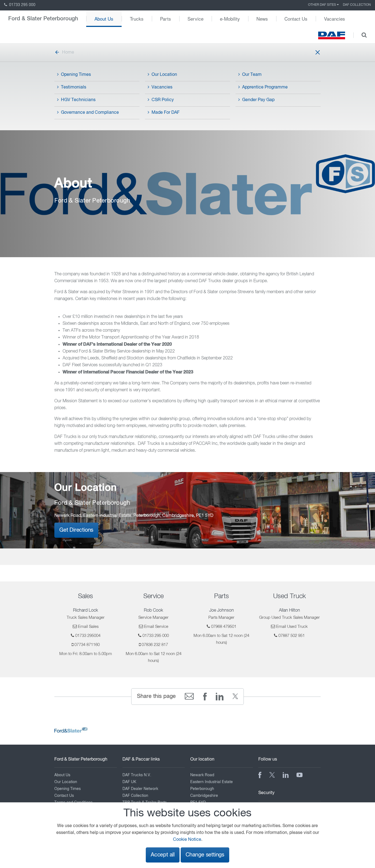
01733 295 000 (21, 5)
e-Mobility (230, 18)
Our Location (164, 75)
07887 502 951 (291, 636)
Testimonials (73, 87)
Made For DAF (166, 112)
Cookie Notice (187, 840)
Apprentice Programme (265, 87)
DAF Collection (357, 5)
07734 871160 (87, 645)
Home (68, 52)
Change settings (205, 855)
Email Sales (88, 627)
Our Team (252, 75)
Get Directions (76, 530)
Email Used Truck (292, 627)
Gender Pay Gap (258, 100)
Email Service (156, 627)
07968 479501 (223, 627)
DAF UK (129, 782)
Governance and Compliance (90, 112)
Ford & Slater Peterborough (43, 18)
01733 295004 (87, 636)
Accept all (163, 855)
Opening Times (76, 75)
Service (195, 18)
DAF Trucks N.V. (136, 775)
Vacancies (334, 18)
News (262, 18)
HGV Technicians (78, 100)
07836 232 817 (155, 645)
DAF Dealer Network (140, 789)
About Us (103, 18)
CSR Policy (163, 100)
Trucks (137, 18)
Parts (165, 18)
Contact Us (295, 18)
